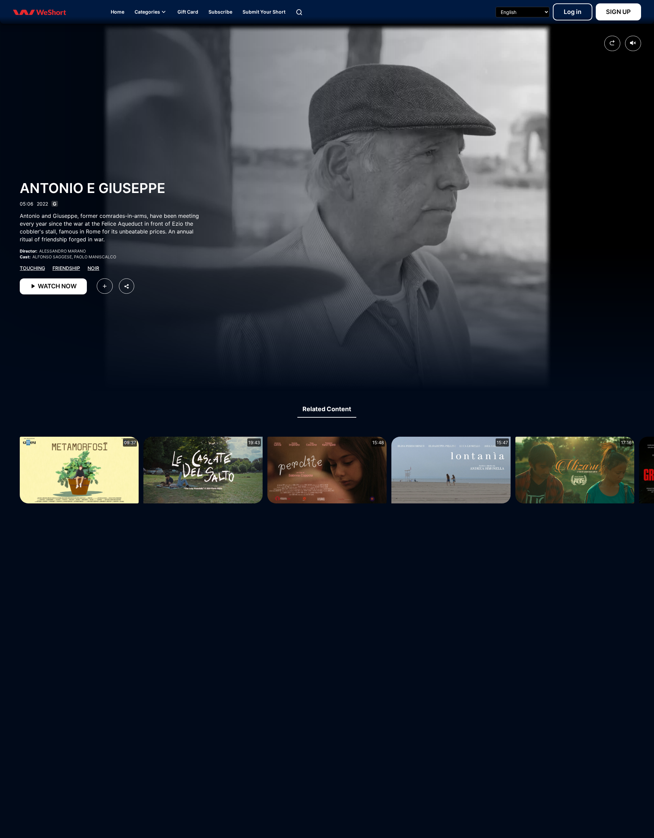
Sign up (618, 11)
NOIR (93, 268)
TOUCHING (32, 268)
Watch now (56, 286)
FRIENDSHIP (66, 268)
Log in (572, 11)
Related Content (326, 409)
